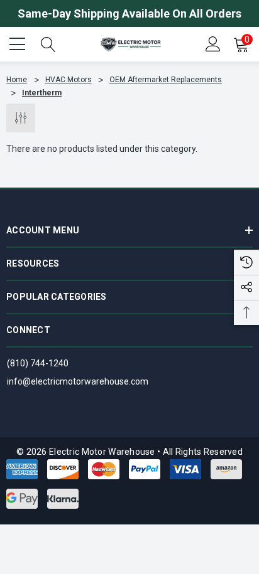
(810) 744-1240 (38, 363)
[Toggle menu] (18, 42)
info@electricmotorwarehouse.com (77, 381)
